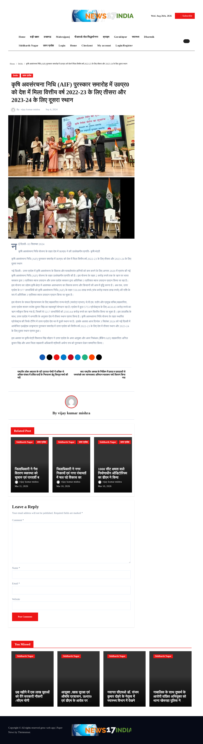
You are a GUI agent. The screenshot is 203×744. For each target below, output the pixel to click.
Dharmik (149, 36)
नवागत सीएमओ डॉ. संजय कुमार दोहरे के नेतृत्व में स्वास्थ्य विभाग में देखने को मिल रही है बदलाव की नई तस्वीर (123, 700)
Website (16, 599)
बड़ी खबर (34, 36)
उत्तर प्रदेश (48, 45)
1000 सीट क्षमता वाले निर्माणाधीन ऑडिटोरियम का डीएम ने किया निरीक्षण (112, 475)
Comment (18, 520)
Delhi (15, 75)
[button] (193, 41)
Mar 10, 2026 (63, 486)
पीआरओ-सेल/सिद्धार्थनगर (86, 36)
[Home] (12, 41)
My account (104, 45)
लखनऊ (47, 36)
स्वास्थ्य (135, 36)
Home (22, 36)
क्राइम (106, 36)
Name (16, 568)
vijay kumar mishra (30, 109)
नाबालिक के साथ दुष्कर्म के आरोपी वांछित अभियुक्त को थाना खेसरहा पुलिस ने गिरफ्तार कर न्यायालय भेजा (169, 698)
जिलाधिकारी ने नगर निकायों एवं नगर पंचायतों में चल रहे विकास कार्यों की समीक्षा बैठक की (71, 475)
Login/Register (124, 45)
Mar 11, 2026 (21, 486)
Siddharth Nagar (28, 45)
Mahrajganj (63, 36)
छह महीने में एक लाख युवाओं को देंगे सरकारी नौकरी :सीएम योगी (32, 696)
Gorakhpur (120, 36)
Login (62, 45)
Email (16, 583)
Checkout (87, 45)
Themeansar (24, 732)
